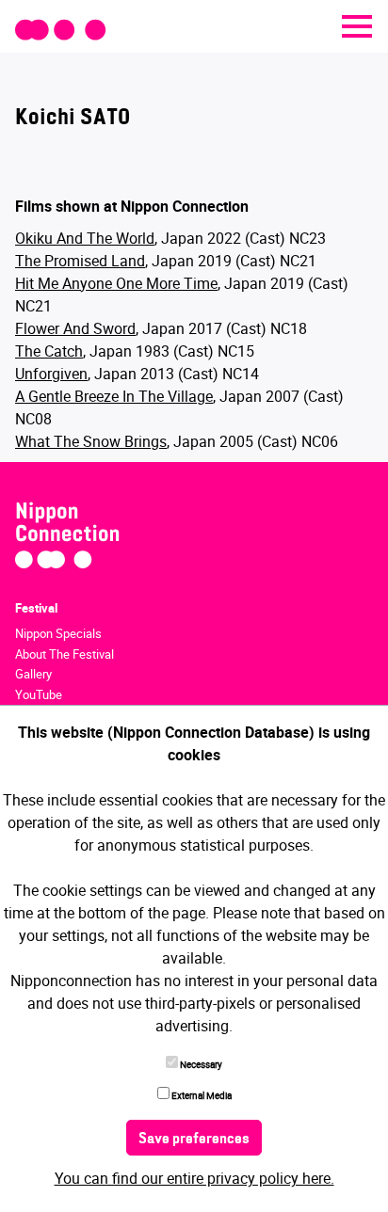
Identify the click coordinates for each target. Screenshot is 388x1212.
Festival (36, 607)
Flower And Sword (75, 328)
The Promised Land (80, 260)
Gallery (33, 673)
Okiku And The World (84, 238)
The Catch (49, 351)
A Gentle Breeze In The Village (114, 396)
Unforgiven (51, 373)
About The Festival (64, 654)
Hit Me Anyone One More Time (116, 283)
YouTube (38, 694)
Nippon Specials (58, 633)
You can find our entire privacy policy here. (194, 1178)
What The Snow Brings (91, 441)
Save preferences (194, 1139)
